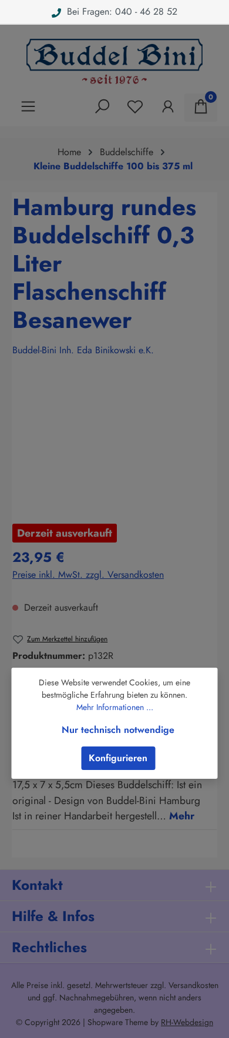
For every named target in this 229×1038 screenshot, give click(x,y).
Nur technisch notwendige (118, 729)
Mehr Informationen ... (114, 707)
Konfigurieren (118, 758)
